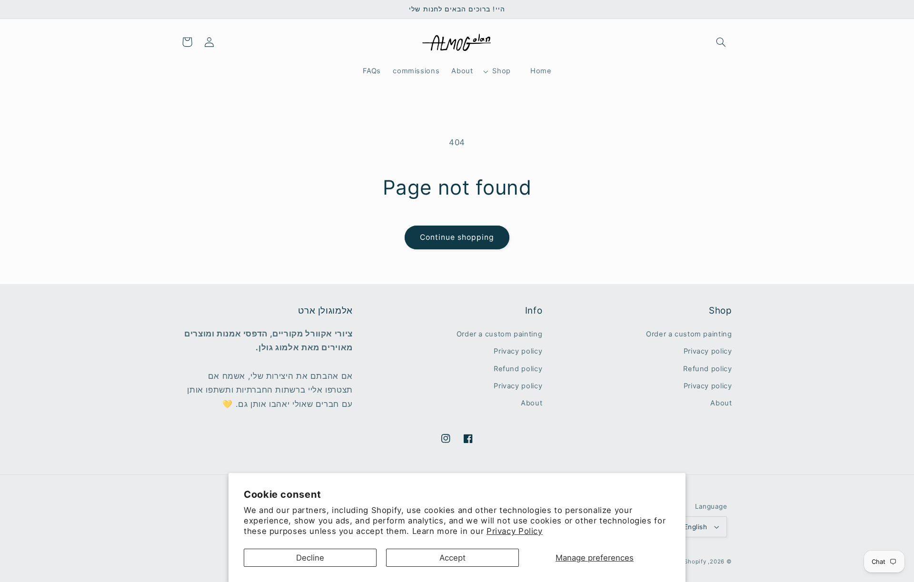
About (721, 403)
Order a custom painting (689, 334)
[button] (721, 42)
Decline (310, 557)
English (695, 527)
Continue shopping (457, 237)
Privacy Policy (515, 531)
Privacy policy (708, 351)
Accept (452, 557)
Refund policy (707, 369)
